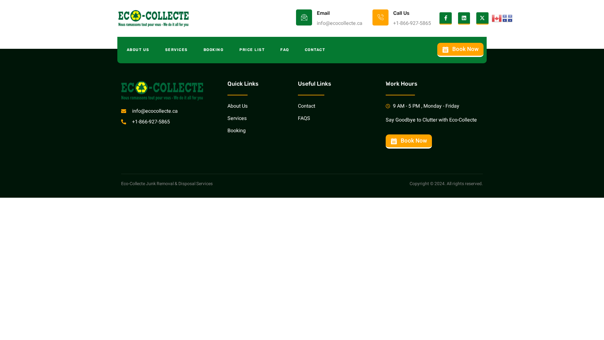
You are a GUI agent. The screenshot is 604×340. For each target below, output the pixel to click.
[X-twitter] (482, 18)
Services (176, 50)
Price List (252, 50)
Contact (315, 50)
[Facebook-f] (445, 18)
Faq (284, 50)
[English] (497, 18)
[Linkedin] (464, 18)
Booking (214, 50)
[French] (507, 18)
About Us (138, 50)
